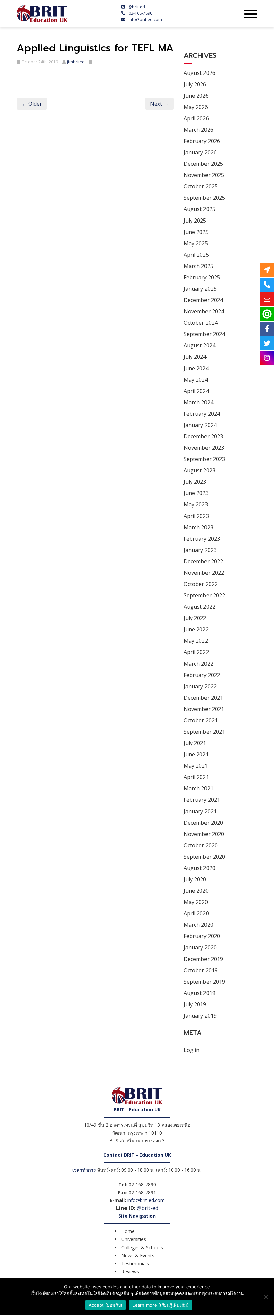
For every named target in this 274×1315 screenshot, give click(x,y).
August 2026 (199, 73)
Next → (159, 103)
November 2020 (204, 834)
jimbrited (76, 62)
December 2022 (203, 561)
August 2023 (199, 470)
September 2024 (204, 334)
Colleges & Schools (142, 1247)
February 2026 (202, 141)
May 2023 (196, 504)
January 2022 (200, 686)
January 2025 (200, 288)
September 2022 (204, 595)
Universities (133, 1239)
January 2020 (200, 947)
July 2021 (195, 743)
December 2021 (203, 697)
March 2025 (198, 266)
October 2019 (201, 970)
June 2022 (196, 629)
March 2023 (198, 527)
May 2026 (196, 107)
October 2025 (201, 186)
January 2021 (200, 811)
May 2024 (196, 379)
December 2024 (203, 300)
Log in (191, 1050)
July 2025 (195, 220)
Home (128, 1231)
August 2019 (199, 993)
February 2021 (202, 799)
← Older (32, 103)
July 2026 (195, 84)
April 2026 (196, 118)
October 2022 (201, 584)
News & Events (137, 1255)
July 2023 (195, 481)
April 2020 (196, 913)
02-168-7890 (140, 13)
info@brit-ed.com (145, 19)
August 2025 (199, 209)
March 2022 (198, 663)
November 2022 (204, 572)
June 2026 (196, 95)
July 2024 (195, 356)
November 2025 (204, 175)
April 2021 (196, 777)
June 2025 (196, 232)
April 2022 (196, 652)
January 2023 (200, 550)
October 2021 (201, 720)
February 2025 (202, 277)
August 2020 (199, 868)
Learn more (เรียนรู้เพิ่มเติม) (160, 1305)
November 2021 (204, 709)
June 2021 (196, 754)
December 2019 (203, 959)
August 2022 (199, 606)
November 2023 (204, 447)
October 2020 (201, 845)
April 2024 (196, 391)
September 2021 (204, 731)
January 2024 (200, 425)
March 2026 (198, 129)
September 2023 (204, 459)
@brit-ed (136, 7)
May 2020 (196, 902)
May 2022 (196, 640)
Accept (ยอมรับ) (106, 1305)
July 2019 (195, 1004)
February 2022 (202, 675)
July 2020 (195, 879)
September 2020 (204, 856)
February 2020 (202, 936)
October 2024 (201, 322)
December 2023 (203, 436)
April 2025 (196, 254)
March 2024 (198, 402)
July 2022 (195, 618)
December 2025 (203, 163)
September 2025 (204, 197)
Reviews (130, 1271)
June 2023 (196, 493)
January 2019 (200, 1015)
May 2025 (196, 243)
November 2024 (204, 311)
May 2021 (196, 765)
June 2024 (196, 368)
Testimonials (135, 1263)
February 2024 (202, 413)
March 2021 (198, 788)
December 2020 (203, 822)
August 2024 (199, 345)
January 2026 (200, 152)
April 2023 (196, 516)
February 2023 (202, 538)
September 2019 (204, 981)
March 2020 (198, 924)
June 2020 (196, 890)
